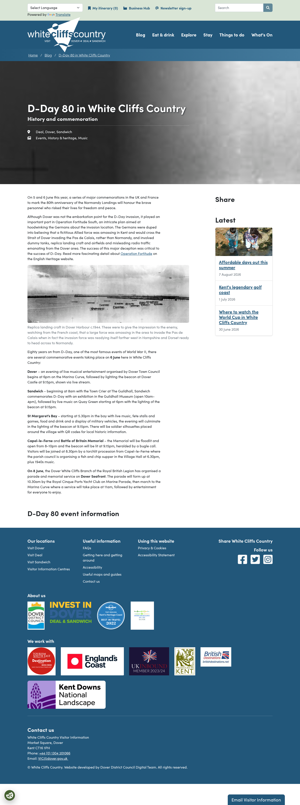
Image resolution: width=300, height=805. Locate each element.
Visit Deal (34, 555)
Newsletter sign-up (176, 7)
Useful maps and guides (102, 574)
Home (33, 55)
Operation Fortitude (136, 253)
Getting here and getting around (102, 557)
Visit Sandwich (38, 562)
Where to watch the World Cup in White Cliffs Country (238, 317)
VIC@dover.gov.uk (53, 758)
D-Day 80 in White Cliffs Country (84, 55)
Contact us (91, 581)
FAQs (87, 548)
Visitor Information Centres (48, 569)
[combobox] (239, 8)
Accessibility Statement (156, 555)
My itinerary (107, 7)
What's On (262, 35)
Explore (188, 35)
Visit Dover (35, 548)
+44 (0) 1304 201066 (54, 753)
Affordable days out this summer (243, 264)
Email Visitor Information (256, 800)
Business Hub (139, 7)
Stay (207, 35)
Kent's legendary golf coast (240, 289)
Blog (140, 35)
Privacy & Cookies (152, 548)
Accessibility (92, 567)
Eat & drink (163, 35)
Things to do (231, 35)
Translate (63, 14)
